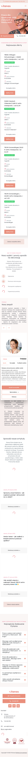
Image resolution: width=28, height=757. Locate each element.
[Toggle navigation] (25, 6)
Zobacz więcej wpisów (13, 604)
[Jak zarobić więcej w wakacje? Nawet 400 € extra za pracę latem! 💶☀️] (14, 556)
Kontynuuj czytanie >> (14, 506)
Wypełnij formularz (8, 36)
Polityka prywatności (21, 752)
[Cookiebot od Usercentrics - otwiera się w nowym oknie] (20, 359)
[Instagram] (14, 706)
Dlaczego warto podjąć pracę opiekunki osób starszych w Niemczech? (12, 642)
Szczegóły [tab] (12, 363)
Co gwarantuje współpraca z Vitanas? (11, 673)
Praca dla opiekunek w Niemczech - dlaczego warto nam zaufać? (11, 658)
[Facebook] (10, 706)
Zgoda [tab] (4, 363)
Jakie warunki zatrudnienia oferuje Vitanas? (11, 680)
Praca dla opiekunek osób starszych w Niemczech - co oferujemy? (11, 650)
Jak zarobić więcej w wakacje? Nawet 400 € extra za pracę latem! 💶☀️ (13, 582)
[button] (4, 328)
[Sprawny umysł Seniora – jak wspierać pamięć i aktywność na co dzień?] (14, 469)
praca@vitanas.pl (9, 726)
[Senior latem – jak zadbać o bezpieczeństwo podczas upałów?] (14, 512)
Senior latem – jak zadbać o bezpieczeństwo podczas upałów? (13, 539)
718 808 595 (22, 36)
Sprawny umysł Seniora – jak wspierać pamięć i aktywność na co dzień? (14, 495)
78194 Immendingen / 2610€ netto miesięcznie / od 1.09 (13, 196)
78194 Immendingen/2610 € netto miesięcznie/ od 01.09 (13, 149)
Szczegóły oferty (10, 88)
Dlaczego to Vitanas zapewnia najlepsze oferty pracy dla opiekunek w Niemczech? (12, 666)
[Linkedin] (18, 706)
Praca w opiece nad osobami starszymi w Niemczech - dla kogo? (11, 634)
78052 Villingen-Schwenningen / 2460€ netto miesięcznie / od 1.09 (14, 57)
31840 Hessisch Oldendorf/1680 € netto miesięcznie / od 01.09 (12, 103)
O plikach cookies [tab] (21, 363)
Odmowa (14, 396)
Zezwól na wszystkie (14, 387)
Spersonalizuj (13, 392)
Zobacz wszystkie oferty (14, 241)
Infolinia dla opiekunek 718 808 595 (15, 1)
